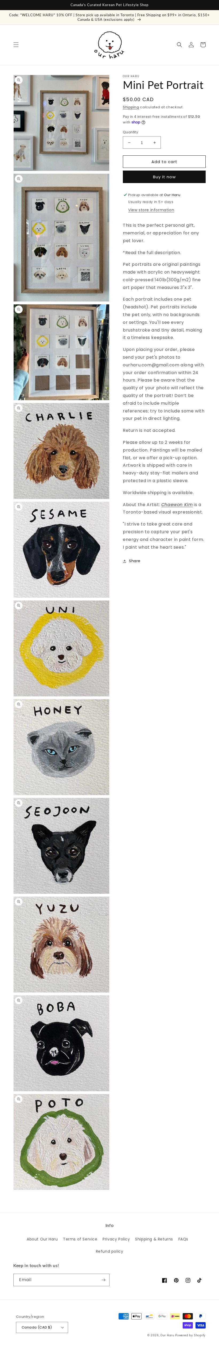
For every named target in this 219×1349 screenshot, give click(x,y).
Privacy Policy (116, 1239)
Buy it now (164, 177)
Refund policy (109, 1251)
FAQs (183, 1239)
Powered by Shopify (190, 1335)
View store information (151, 210)
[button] (16, 45)
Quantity (130, 132)
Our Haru (167, 1335)
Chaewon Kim (177, 505)
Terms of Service (80, 1239)
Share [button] (134, 561)
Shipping (131, 107)
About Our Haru (42, 1239)
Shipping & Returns (154, 1239)
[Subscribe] (103, 1280)
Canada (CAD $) (37, 1327)
